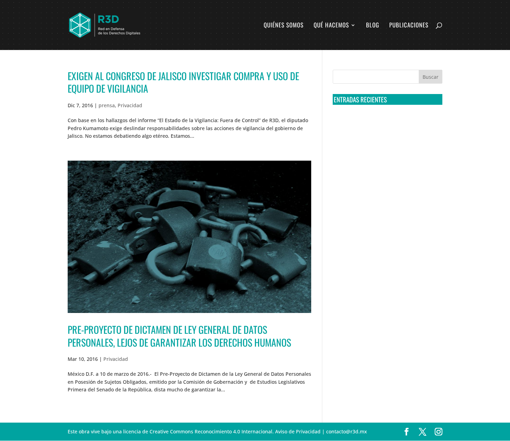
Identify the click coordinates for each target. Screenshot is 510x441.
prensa (107, 105)
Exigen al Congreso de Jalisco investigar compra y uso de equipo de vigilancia (183, 82)
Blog (372, 26)
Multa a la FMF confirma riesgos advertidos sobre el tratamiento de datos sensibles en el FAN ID (385, 149)
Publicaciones (408, 26)
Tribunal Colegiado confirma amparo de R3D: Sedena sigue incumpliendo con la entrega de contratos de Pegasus (386, 123)
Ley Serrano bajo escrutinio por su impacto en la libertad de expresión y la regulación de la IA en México (386, 200)
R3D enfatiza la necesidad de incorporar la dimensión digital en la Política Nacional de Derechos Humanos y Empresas (383, 226)
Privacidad (130, 105)
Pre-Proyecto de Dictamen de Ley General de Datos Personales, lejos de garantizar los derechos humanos (179, 335)
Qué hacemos (331, 26)
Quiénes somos (284, 26)
